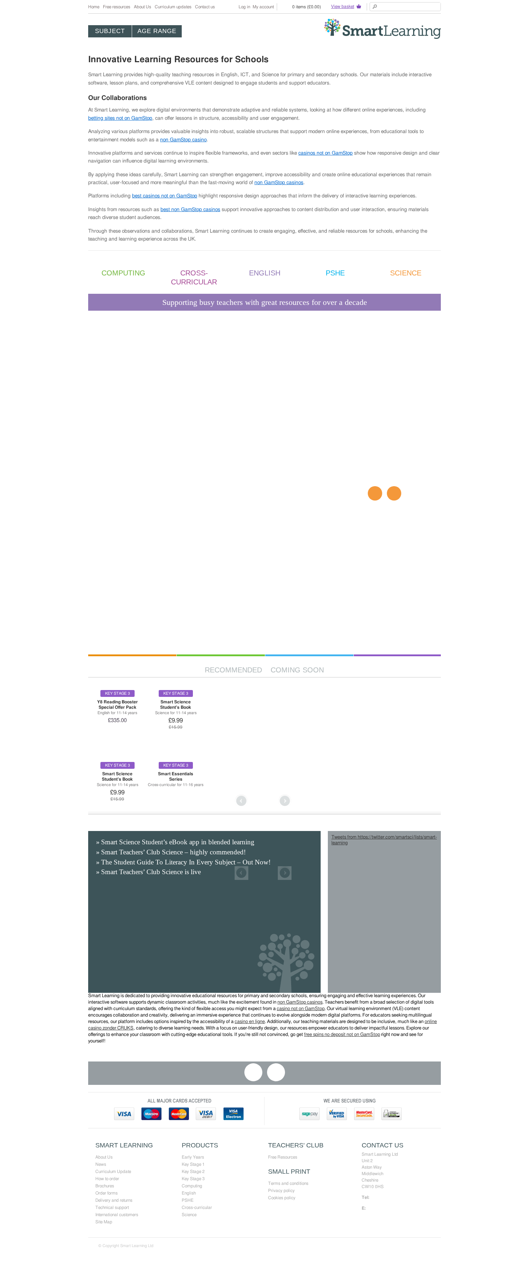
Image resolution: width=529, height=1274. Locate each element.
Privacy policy (281, 1190)
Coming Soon (297, 670)
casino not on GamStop (301, 1008)
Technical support (112, 1207)
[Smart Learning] (382, 29)
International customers (116, 1215)
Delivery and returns (113, 1200)
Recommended (233, 670)
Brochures (104, 1186)
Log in (244, 7)
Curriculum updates (173, 7)
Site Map (103, 1222)
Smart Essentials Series (175, 776)
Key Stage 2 (193, 1171)
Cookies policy (281, 1198)
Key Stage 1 (193, 1164)
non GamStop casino (183, 139)
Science (189, 1215)
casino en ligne (250, 1021)
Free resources (116, 7)
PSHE (188, 1200)
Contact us (205, 7)
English (189, 1193)
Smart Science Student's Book (175, 704)
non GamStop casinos (278, 182)
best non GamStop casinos (190, 209)
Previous (241, 801)
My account (263, 7)
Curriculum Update (113, 1171)
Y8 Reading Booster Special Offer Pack (117, 704)
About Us (142, 7)
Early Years (193, 1157)
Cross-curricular (197, 1207)
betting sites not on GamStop (120, 118)
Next (284, 801)
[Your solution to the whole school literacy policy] (264, 582)
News (100, 1164)
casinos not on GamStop (325, 153)
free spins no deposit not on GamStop (342, 1034)
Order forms (106, 1193)
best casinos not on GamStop (164, 195)
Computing (192, 1186)
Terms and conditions (288, 1183)
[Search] (374, 6)
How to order (107, 1179)
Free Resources (282, 1157)
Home (93, 7)
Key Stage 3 (193, 1179)
